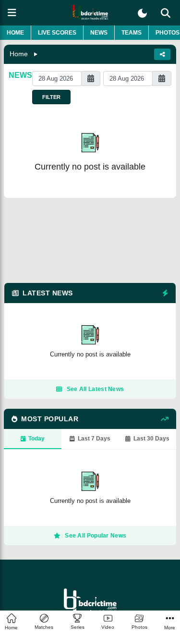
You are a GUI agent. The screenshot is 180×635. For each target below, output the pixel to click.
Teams (131, 32)
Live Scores (57, 32)
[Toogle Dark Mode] (142, 13)
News (99, 32)
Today (36, 438)
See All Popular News (95, 535)
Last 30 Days (151, 438)
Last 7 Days (94, 438)
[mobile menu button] (12, 13)
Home (15, 32)
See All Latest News (95, 389)
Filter (51, 97)
